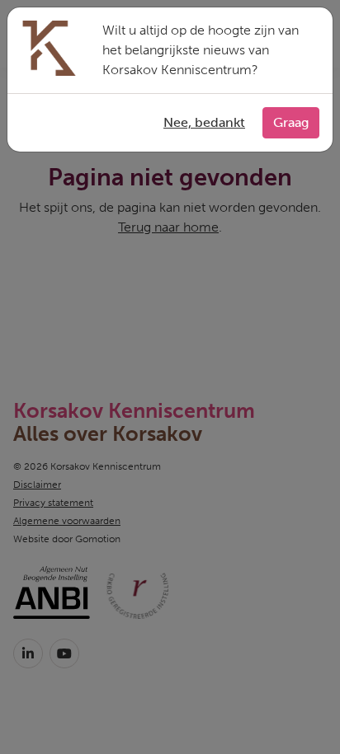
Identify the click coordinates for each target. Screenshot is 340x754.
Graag (291, 122)
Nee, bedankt (204, 122)
